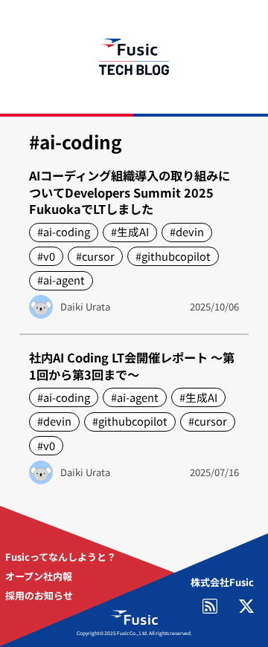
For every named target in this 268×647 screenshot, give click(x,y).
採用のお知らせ (39, 595)
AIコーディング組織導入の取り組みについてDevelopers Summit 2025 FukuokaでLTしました (129, 192)
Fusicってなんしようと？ (60, 557)
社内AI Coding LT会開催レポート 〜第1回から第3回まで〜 (131, 366)
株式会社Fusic (222, 582)
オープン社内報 (38, 576)
